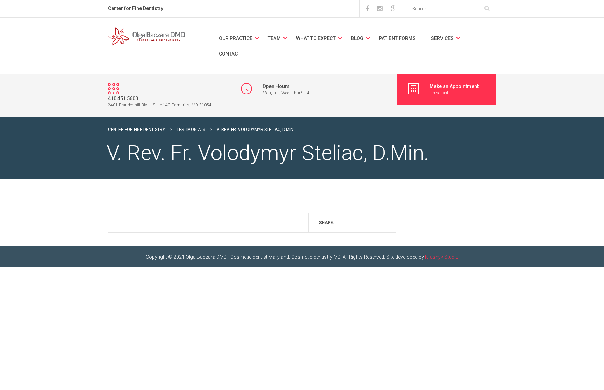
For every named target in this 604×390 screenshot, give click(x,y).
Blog (357, 38)
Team (274, 38)
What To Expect (316, 38)
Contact (229, 54)
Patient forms (397, 38)
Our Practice (235, 38)
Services (442, 38)
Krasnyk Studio (442, 257)
